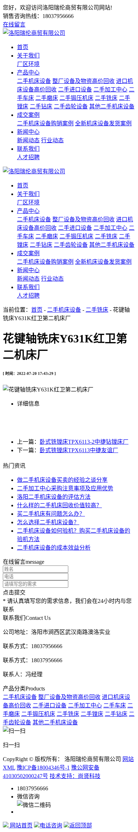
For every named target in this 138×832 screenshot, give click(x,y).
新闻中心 (28, 132)
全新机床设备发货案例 (103, 123)
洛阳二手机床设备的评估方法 (54, 497)
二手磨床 (46, 98)
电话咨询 (51, 825)
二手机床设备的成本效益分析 (54, 548)
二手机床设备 (34, 81)
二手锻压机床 (76, 98)
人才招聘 (28, 157)
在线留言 (14, 25)
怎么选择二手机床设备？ (48, 522)
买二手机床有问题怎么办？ (51, 514)
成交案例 (28, 115)
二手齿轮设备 (71, 106)
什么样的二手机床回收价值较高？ (59, 505)
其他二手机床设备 (111, 106)
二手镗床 (92, 714)
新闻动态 (28, 140)
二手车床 (114, 705)
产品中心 (28, 73)
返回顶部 (80, 825)
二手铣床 (106, 98)
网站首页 (20, 825)
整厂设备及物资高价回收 (83, 81)
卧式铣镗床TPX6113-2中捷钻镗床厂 (84, 442)
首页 (22, 47)
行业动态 (52, 140)
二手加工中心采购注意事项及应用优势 (65, 488)
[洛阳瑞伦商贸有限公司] (34, 33)
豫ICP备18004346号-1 (43, 768)
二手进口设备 (75, 89)
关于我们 (28, 56)
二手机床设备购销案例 (45, 123)
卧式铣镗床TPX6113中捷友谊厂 (79, 450)
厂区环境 (28, 64)
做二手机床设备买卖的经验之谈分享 (62, 480)
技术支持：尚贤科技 (75, 776)
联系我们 (28, 149)
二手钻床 (41, 106)
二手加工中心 (110, 89)
